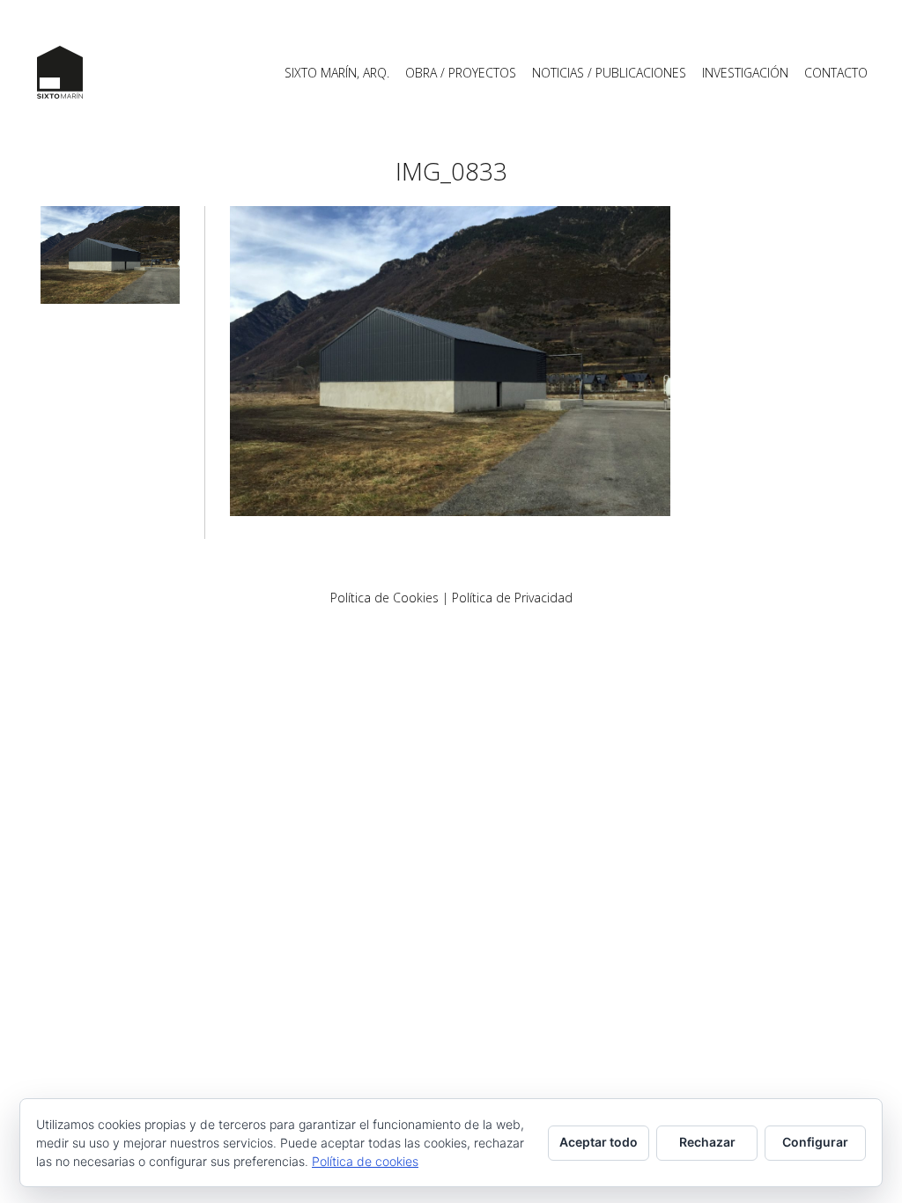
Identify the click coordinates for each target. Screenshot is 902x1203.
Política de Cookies (384, 597)
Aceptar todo (598, 1141)
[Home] (60, 72)
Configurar (815, 1141)
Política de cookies (365, 1161)
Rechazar (707, 1141)
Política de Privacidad (512, 597)
